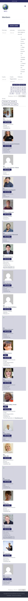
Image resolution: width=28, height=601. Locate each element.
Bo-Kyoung (6, 257)
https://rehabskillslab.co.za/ (9, 537)
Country (4, 77)
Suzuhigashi (12, 190)
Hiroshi (5, 479)
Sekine (8, 433)
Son (9, 553)
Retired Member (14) (23, 65)
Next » (23, 96)
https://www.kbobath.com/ (8, 267)
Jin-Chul (5, 553)
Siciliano (14, 307)
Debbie (5, 381)
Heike (4, 456)
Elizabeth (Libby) (8, 404)
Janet (4, 283)
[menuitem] (14, 1)
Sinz (7, 503)
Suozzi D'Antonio (14, 144)
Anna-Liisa (6, 167)
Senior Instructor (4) (23, 71)
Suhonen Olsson (14, 167)
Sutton (8, 577)
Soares (10, 353)
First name (4, 30)
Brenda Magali (7, 307)
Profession (20, 77)
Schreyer (10, 329)
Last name (12, 30)
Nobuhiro (5, 190)
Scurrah (9, 120)
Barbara (5, 212)
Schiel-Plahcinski (13, 234)
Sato (8, 479)
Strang (9, 381)
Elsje (4, 527)
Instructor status (6, 104)
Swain (15, 404)
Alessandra (6, 144)
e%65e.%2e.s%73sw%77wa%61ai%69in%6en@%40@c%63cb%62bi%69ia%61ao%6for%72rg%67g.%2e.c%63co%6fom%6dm (5, 407)
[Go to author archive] (8, 112)
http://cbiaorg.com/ (19, 418)
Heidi (4, 503)
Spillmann (11, 212)
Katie (4, 577)
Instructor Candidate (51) (23, 59)
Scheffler (8, 527)
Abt (8, 456)
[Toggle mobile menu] (25, 6)
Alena (4, 120)
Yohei (4, 433)
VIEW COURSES (7, 122)
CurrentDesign (18, 595)
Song (11, 257)
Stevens (8, 283)
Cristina (5, 353)
